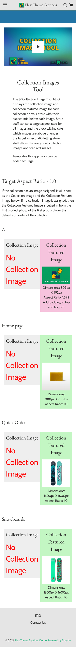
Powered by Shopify (59, 640)
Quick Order (14, 422)
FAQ (38, 616)
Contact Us (38, 622)
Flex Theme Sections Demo (31, 640)
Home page (12, 325)
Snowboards (13, 519)
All (5, 229)
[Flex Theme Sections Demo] (38, 5)
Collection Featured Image (56, 252)
